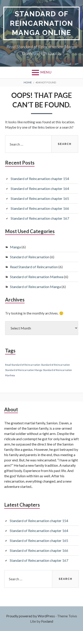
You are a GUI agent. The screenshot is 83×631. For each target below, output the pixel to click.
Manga (15, 247)
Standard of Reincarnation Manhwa (36, 277)
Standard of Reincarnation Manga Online (41, 23)
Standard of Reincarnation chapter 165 (40, 198)
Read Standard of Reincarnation (34, 267)
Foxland (47, 621)
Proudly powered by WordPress (30, 616)
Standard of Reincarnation (29, 257)
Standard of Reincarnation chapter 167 (40, 218)
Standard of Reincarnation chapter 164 (40, 188)
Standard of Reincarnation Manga (35, 287)
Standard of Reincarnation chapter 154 (40, 178)
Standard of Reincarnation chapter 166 (40, 208)
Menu (45, 72)
